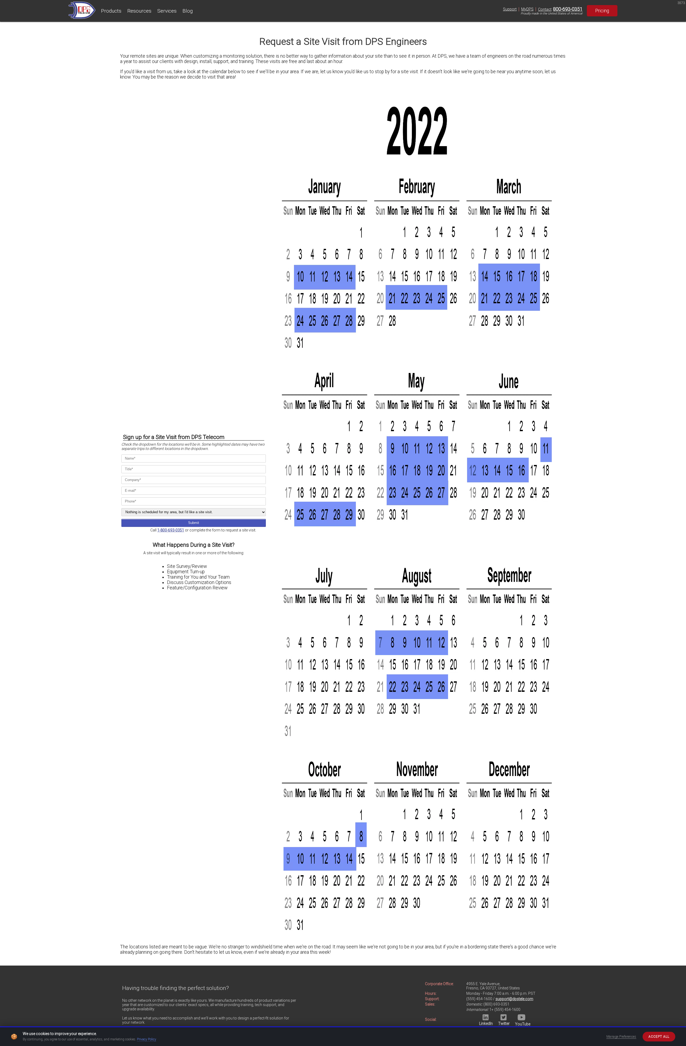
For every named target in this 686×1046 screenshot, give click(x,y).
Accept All (658, 1036)
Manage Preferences (621, 1036)
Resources (139, 11)
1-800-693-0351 (170, 530)
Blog (187, 11)
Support (510, 9)
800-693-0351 (568, 9)
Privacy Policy (146, 1039)
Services (167, 11)
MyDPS (527, 9)
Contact (544, 9)
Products (111, 11)
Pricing (602, 10)
